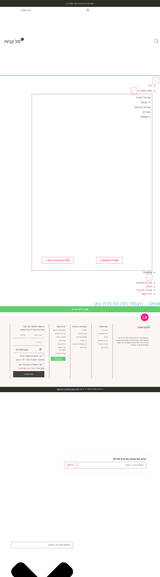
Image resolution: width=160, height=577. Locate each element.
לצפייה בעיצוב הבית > (58, 260)
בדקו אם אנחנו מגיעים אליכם (129, 459)
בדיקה (70, 465)
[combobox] (42, 545)
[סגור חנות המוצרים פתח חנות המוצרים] (134, 91)
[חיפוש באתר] (156, 41)
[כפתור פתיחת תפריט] (155, 80)
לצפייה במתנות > (109, 260)
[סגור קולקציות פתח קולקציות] (149, 277)
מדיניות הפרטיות (26, 368)
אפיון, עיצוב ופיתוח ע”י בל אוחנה (68, 389)
